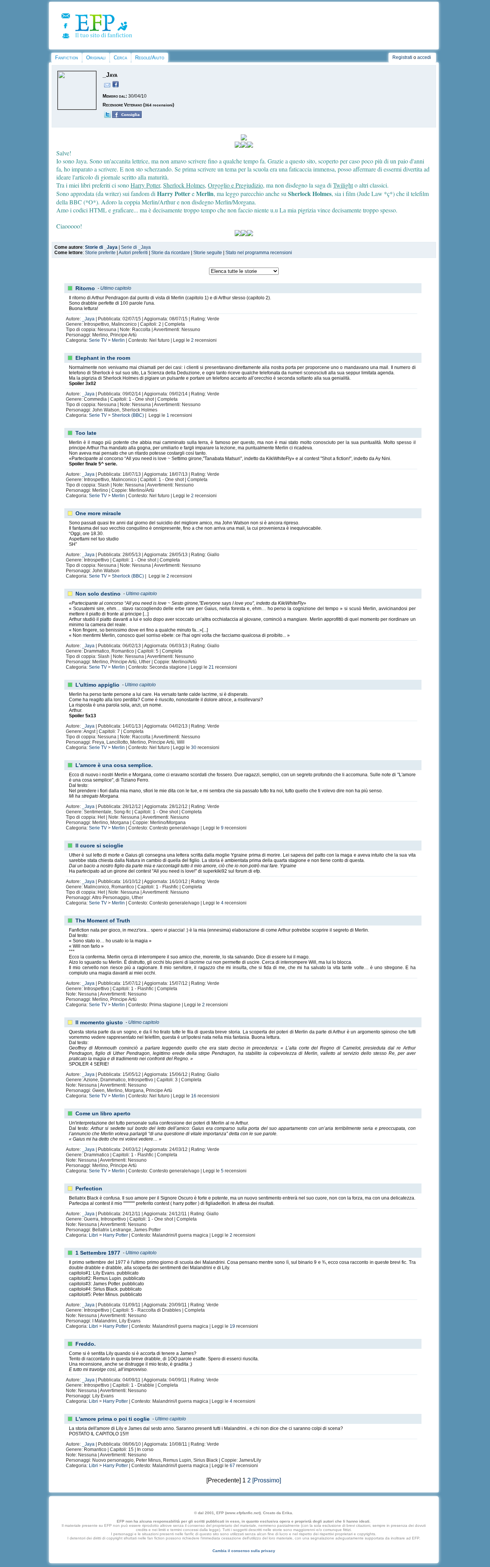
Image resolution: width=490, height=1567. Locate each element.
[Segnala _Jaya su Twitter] (107, 116)
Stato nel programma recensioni (258, 252)
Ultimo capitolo (115, 288)
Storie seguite (207, 252)
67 (232, 1465)
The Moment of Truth (102, 920)
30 (193, 747)
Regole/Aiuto (149, 57)
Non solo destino (98, 594)
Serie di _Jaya (136, 247)
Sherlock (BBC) (128, 415)
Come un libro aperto (103, 1113)
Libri (93, 1235)
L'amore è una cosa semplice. (114, 765)
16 (193, 1096)
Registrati (402, 57)
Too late (85, 433)
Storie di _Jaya (101, 247)
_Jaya (88, 319)
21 (211, 667)
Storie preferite (100, 252)
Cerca (120, 57)
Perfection (88, 1188)
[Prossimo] (266, 1480)
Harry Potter (115, 1235)
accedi (424, 57)
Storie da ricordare (170, 252)
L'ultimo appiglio (97, 685)
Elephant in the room (102, 358)
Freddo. (85, 1344)
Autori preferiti (133, 252)
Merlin (118, 340)
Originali (96, 57)
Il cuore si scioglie (99, 845)
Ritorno (85, 288)
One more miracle (98, 513)
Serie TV (98, 340)
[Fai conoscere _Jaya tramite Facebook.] (127, 116)
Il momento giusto (99, 1022)
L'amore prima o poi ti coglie (112, 1419)
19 (232, 1326)
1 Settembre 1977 (97, 1253)
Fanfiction (66, 57)
